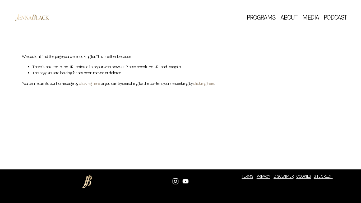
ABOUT (288, 17)
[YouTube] (185, 181)
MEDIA (310, 17)
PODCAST (334, 17)
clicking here (89, 83)
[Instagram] (175, 181)
